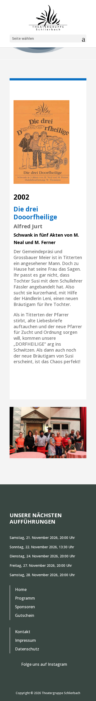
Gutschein (24, 615)
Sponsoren (25, 607)
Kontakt (22, 631)
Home (21, 589)
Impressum (25, 640)
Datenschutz (27, 649)
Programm (25, 598)
